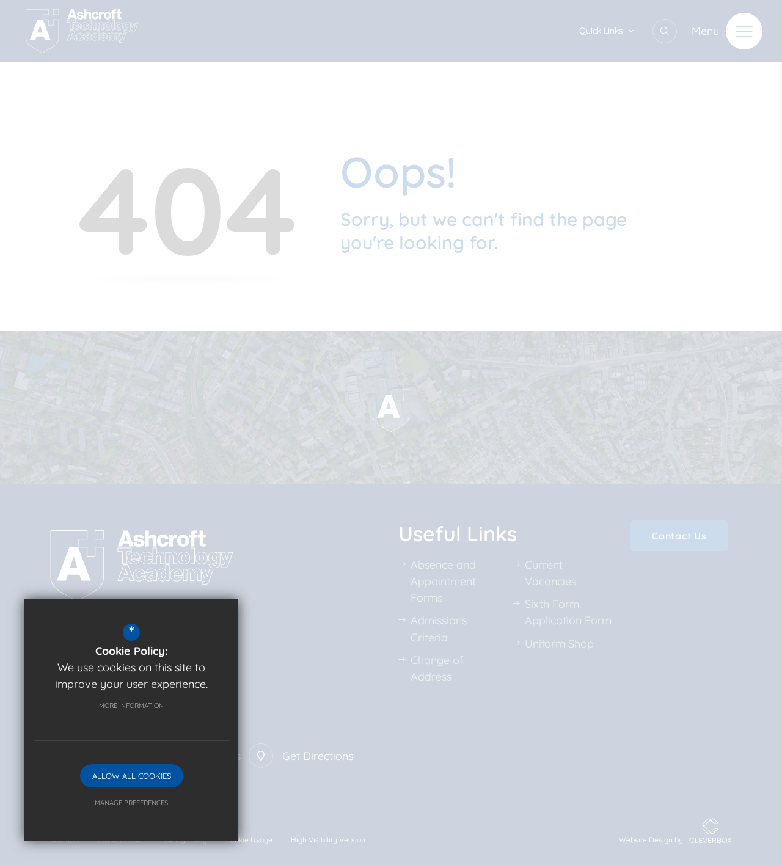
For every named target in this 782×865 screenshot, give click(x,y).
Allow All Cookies (131, 776)
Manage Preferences (131, 802)
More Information (131, 705)
